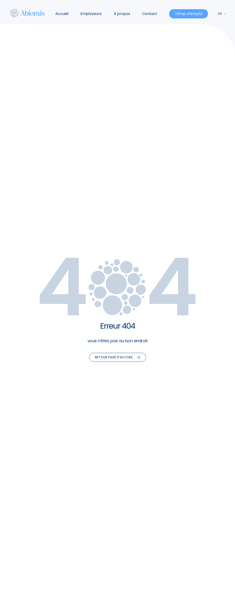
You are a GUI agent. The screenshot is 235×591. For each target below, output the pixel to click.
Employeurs (91, 13)
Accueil (61, 13)
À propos (122, 13)
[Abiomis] (27, 12)
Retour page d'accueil (114, 357)
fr (220, 14)
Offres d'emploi (188, 13)
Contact (149, 13)
